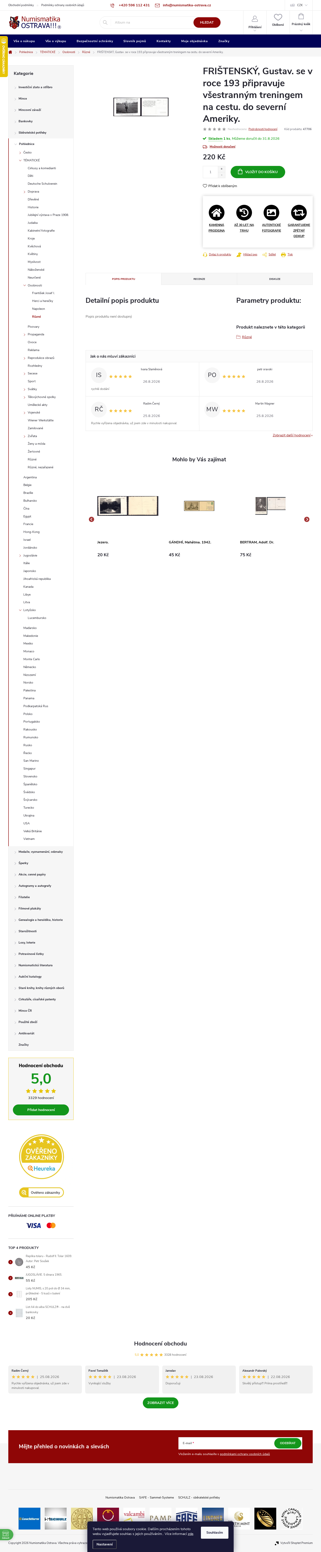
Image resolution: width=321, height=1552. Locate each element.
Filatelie (24, 897)
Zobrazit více (160, 1402)
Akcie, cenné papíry (32, 874)
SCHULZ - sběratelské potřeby (199, 1497)
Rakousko (30, 729)
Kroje (31, 238)
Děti (30, 176)
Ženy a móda (36, 444)
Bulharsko (30, 501)
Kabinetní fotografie (41, 231)
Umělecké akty (37, 405)
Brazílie (28, 493)
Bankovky (26, 121)
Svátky (32, 389)
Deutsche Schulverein (42, 184)
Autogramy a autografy (35, 886)
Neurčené (34, 278)
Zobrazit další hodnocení (292, 435)
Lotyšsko (29, 610)
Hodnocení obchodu (160, 1343)
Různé (36, 317)
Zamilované (35, 428)
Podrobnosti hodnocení (263, 129)
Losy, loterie (27, 943)
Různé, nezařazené (40, 467)
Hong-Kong (31, 532)
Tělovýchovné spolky (42, 397)
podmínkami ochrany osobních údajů (245, 1454)
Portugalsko (31, 722)
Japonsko (29, 571)
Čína (26, 508)
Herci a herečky (42, 301)
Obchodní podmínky (21, 5)
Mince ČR (25, 1011)
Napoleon (38, 309)
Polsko (28, 714)
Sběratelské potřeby (32, 133)
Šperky (23, 863)
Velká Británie (32, 831)
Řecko (27, 753)
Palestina (29, 690)
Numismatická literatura (36, 965)
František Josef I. (43, 293)
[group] (128, 519)
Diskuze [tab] (274, 279)
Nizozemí (29, 675)
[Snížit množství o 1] (221, 175)
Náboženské (36, 270)
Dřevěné (33, 199)
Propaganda (36, 334)
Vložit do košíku (261, 172)
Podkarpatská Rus (35, 706)
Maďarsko (30, 628)
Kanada (28, 587)
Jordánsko (30, 548)
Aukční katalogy (30, 977)
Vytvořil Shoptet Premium (296, 1543)
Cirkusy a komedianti (42, 168)
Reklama (33, 350)
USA (26, 823)
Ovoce (32, 342)
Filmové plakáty (30, 908)
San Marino (31, 761)
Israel (27, 540)
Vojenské (34, 412)
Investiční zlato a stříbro (35, 87)
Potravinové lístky (31, 954)
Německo (29, 667)
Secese (32, 373)
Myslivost (34, 262)
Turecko (28, 808)
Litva (26, 602)
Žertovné (34, 452)
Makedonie (30, 636)
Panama (28, 698)
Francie (28, 524)
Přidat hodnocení (41, 1110)
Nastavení (105, 1544)
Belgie (27, 485)
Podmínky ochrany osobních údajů (62, 5)
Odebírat (288, 1443)
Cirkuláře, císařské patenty (37, 999)
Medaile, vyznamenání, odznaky (41, 852)
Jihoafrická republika (37, 579)
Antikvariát (26, 1033)
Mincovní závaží (30, 110)
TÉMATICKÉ (31, 160)
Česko (27, 152)
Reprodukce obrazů (41, 358)
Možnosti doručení (222, 147)
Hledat (207, 22)
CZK (300, 5)
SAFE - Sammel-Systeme (156, 1497)
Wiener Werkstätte (41, 420)
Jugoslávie (30, 555)
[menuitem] (24, 41)
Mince (23, 98)
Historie (33, 207)
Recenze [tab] (199, 279)
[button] (127, 555)
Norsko (28, 682)
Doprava (33, 191)
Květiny (33, 254)
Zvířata (32, 436)
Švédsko (29, 792)
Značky (24, 1045)
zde (190, 1533)
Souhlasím (214, 1532)
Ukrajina (28, 815)
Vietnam (29, 839)
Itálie (26, 563)
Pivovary (33, 327)
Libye (27, 595)
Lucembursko (37, 618)
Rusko (27, 745)
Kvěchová (34, 246)
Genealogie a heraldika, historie (41, 920)
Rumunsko (30, 737)
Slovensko (30, 776)
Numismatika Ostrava (120, 1497)
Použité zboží (28, 1022)
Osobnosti (35, 285)
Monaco (28, 651)
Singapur (29, 769)
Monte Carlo (31, 659)
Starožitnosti (28, 931)
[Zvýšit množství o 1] (221, 169)
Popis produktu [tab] (123, 279)
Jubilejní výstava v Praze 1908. (48, 215)
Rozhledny (35, 366)
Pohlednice (26, 144)
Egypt (27, 516)
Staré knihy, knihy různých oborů (41, 988)
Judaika (33, 223)
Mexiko (28, 643)
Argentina (30, 477)
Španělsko (30, 784)
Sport (32, 381)
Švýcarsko (30, 800)
